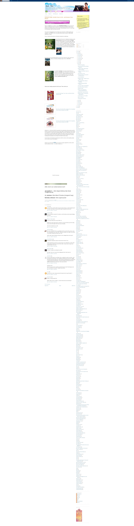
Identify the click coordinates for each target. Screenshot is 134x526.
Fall (76, 232)
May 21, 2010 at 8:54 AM (52, 227)
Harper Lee (77, 267)
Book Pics (77, 164)
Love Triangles (78, 327)
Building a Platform (79, 173)
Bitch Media (78, 153)
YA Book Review (78, 481)
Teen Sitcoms (78, 435)
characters (77, 182)
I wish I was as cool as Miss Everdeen (82, 282)
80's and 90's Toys (79, 116)
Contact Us (61, 13)
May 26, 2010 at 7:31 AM (52, 274)
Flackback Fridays (79, 242)
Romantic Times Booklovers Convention (82, 390)
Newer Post (46, 285)
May (78, 63)
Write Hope (78, 470)
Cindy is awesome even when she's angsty (82, 186)
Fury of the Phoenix (79, 248)
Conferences (78, 191)
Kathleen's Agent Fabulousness (81, 308)
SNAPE (77, 410)
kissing (77, 314)
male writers (78, 333)
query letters (78, 376)
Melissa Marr (78, 340)
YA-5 (77, 484)
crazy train (77, 206)
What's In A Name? (81, 97)
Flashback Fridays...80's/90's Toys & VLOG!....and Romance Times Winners (59, 18)
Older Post (73, 285)
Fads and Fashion (79, 230)
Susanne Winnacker (79, 501)
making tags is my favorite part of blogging (82, 331)
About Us (50, 13)
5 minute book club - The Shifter (83, 95)
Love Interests (78, 326)
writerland (77, 471)
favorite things (78, 236)
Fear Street (78, 237)
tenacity (77, 438)
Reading (77, 379)
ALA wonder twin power (79, 128)
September (79, 58)
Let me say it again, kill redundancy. (83, 85)
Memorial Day (78, 341)
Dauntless (77, 211)
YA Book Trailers (78, 483)
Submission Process (79, 429)
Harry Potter (78, 268)
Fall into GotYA (78, 233)
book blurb (77, 158)
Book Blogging (78, 157)
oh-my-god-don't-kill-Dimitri (80, 363)
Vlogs (48, 201)
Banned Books (78, 147)
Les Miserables (78, 320)
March (79, 101)
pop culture (78, 370)
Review (77, 383)
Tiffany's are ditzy (79, 449)
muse (77, 352)
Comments (79, 46)
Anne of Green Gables (79, 134)
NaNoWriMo (78, 357)
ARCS (77, 138)
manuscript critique (79, 335)
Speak (77, 423)
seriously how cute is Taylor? (80, 402)
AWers (77, 141)
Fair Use (77, 231)
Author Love (78, 140)
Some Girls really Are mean (80, 417)
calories (77, 177)
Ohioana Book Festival (79, 364)
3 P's (77, 113)
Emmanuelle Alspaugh (79, 225)
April (78, 100)
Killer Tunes (78, 311)
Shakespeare (78, 403)
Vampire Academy (79, 456)
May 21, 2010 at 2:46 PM (52, 253)
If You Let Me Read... (81, 77)
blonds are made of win (79, 154)
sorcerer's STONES (79, 419)
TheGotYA (78, 502)
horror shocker (78, 277)
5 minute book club (79, 114)
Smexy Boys (78, 409)
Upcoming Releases (79, 454)
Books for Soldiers (79, 166)
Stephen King (78, 428)
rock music (78, 389)
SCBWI (77, 395)
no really (77, 360)
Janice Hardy (78, 295)
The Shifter (78, 443)
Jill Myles (77, 299)
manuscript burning (79, 334)
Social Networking (79, 412)
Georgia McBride (78, 250)
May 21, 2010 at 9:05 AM (52, 236)
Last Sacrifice (78, 319)
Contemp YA (78, 192)
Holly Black (78, 275)
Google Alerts (78, 258)
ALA (76, 127)
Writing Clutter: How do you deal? (83, 92)
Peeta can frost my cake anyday (81, 369)
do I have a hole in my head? (80, 216)
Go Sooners (78, 256)
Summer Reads (78, 430)
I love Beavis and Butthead (80, 281)
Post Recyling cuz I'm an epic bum (81, 371)
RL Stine (77, 388)
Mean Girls (77, 339)
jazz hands (77, 298)
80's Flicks (77, 119)
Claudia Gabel (78, 190)
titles (77, 450)
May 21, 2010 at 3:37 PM (52, 263)
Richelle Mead (78, 384)
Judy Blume (78, 305)
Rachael (77, 498)
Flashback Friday (80, 88)
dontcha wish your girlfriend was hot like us (82, 218)
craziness (77, 204)
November (79, 55)
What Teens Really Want (80, 463)
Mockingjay (78, 344)
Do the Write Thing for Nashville (81, 217)
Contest (77, 193)
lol (76, 324)
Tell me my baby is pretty (80, 437)
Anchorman (78, 133)
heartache (77, 269)
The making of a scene (81, 73)
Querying (77, 377)
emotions (77, 226)
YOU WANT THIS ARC (79, 487)
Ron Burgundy (78, 392)
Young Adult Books (79, 488)
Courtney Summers (79, 199)
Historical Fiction (78, 273)
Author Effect (78, 139)
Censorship (78, 179)
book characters (78, 159)
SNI (76, 411)
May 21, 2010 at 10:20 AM (52, 246)
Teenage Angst (78, 436)
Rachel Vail (78, 378)
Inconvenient (78, 289)
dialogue (77, 213)
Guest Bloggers (78, 261)
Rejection (77, 382)
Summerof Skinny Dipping (80, 432)
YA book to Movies (79, 482)
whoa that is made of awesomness (81, 465)
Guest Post (78, 262)
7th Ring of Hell (78, 115)
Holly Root (77, 276)
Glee (77, 255)
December (79, 54)
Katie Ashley (49, 229)
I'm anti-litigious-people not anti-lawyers (82, 286)
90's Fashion (78, 120)
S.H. (47, 271)
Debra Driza (78, 212)
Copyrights (77, 198)
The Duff (77, 441)
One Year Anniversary (79, 365)
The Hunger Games (79, 442)
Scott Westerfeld (78, 397)
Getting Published (79, 251)
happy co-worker (78, 264)
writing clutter (78, 474)
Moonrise (77, 345)
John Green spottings (79, 301)
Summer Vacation (79, 431)
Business (77, 176)
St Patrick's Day (78, 424)
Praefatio (77, 372)
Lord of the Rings (78, 325)
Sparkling (77, 422)
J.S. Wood (78, 496)
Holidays (77, 274)
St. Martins (78, 425)
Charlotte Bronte (78, 183)
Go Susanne (78, 257)
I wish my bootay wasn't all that (81, 283)
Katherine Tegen (78, 307)
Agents (77, 126)
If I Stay (77, 288)
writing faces (78, 475)
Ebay (74, 46)
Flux (76, 244)
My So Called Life (79, 354)
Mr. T (45, 201)
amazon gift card (78, 129)
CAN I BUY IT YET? (79, 178)
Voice (77, 458)
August (79, 59)
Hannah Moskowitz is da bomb (80, 263)
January (79, 104)
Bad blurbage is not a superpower (81, 146)
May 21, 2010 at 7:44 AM (52, 210)
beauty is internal (78, 148)
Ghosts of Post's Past (79, 252)
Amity (77, 132)
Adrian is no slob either (79, 122)
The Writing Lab (55, 13)
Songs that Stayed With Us (80, 418)
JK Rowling (78, 300)
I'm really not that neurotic (80, 287)
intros (77, 294)
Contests (77, 196)
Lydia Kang (49, 212)
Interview (77, 293)
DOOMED (77, 220)
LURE (77, 328)
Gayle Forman (78, 249)
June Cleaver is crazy (79, 306)
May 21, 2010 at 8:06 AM (52, 216)
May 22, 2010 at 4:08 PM (52, 269)
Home (46, 13)
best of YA (77, 151)
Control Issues (78, 197)
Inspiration (77, 292)
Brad (77, 171)
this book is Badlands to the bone (81, 448)
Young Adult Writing (79, 489)
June (79, 62)
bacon (77, 145)
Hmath (48, 206)
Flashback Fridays (79, 243)
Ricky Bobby (78, 385)
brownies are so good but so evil (81, 172)
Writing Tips (78, 478)
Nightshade (78, 359)
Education (77, 223)
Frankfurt (77, 245)
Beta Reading (78, 152)
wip (76, 468)
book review (78, 165)
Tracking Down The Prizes (82, 98)
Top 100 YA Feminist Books (80, 451)
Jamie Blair (78, 497)
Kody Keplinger (78, 315)
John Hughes (78, 302)
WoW (77, 469)
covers (77, 203)
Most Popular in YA (79, 347)
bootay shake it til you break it (80, 170)
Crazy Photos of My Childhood (80, 205)
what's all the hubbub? (79, 464)
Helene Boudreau (78, 270)
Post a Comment (47, 284)
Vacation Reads (78, 455)
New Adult (77, 358)
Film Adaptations (78, 239)
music (77, 353)
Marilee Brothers (78, 338)
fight (76, 238)
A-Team (77, 121)
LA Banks (77, 318)
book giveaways (78, 163)
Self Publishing (78, 398)
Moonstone (78, 346)
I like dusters (78, 280)
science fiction (78, 396)
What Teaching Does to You (80, 462)
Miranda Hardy (49, 248)
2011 (78, 51)
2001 (78, 107)
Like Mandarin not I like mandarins (81, 321)
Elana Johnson (78, 224)
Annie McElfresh (49, 239)
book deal (77, 160)
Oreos (77, 366)
